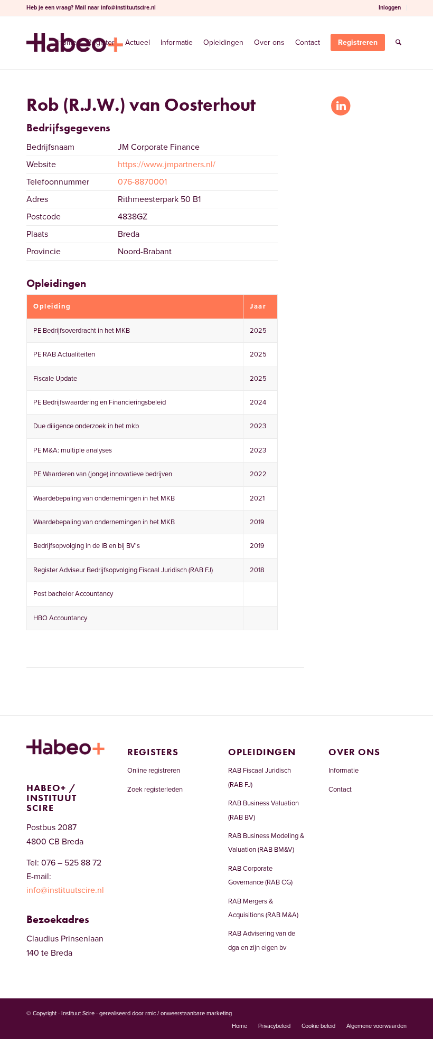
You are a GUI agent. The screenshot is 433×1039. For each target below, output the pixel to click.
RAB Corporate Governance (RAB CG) (260, 875)
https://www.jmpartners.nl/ (166, 164)
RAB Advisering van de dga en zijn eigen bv (261, 940)
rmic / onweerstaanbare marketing (188, 1013)
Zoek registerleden (155, 789)
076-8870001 (142, 182)
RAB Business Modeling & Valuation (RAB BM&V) (266, 843)
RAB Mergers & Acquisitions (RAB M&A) (263, 908)
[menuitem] (390, 8)
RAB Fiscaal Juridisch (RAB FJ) (259, 777)
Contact (340, 789)
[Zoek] (398, 42)
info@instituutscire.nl (128, 7)
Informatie (343, 770)
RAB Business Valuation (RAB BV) (263, 810)
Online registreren (153, 770)
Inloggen (390, 7)
